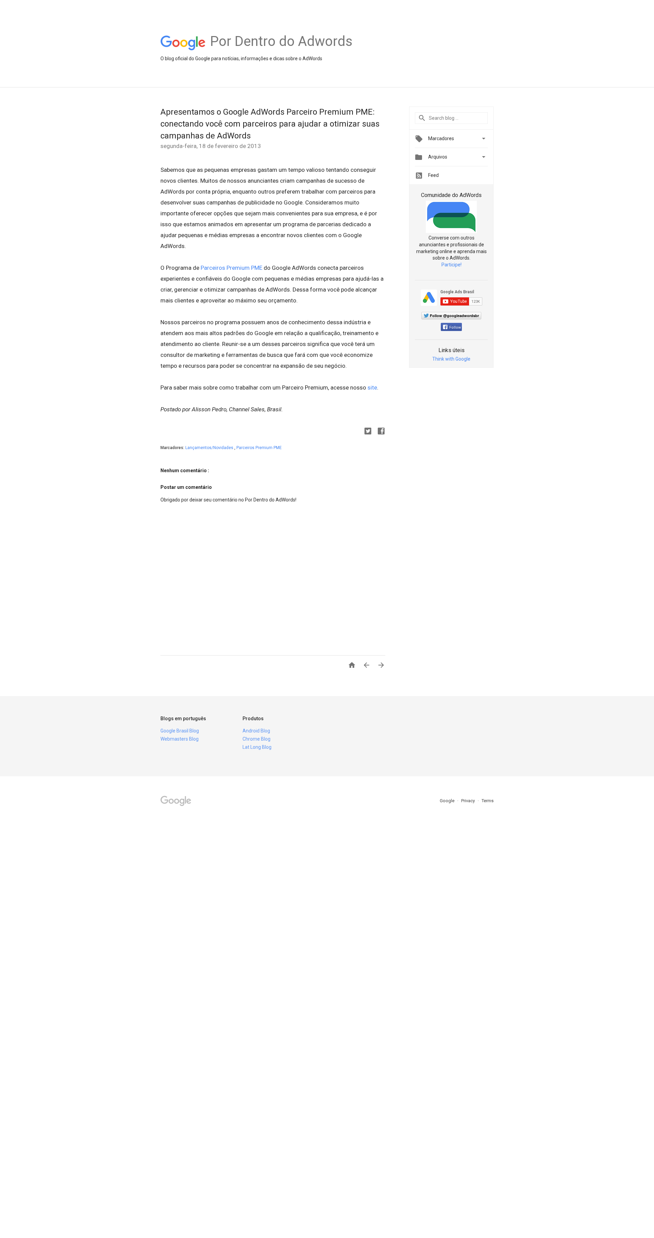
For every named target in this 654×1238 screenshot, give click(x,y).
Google (447, 800)
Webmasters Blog (179, 739)
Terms (488, 800)
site (372, 387)
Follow (455, 327)
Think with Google (451, 359)
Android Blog (256, 730)
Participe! (451, 264)
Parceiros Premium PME (231, 267)
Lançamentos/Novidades (209, 447)
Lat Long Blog (257, 747)
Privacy (468, 800)
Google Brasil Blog (179, 730)
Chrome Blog (256, 739)
